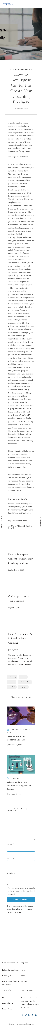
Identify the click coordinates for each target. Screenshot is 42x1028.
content (24, 677)
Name (9, 844)
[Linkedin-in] (29, 1015)
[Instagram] (32, 1015)
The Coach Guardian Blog (21, 69)
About (23, 976)
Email (9, 859)
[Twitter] (26, 1015)
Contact (24, 981)
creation (12, 682)
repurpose (24, 687)
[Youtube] (35, 1015)
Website (11, 873)
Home (23, 970)
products (12, 687)
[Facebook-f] (22, 1015)
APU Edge (14, 778)
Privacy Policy (7, 1009)
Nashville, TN (6, 976)
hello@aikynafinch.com (10, 970)
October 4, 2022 (15, 794)
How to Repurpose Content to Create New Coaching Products (20, 559)
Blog (3, 998)
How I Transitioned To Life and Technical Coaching (20, 638)
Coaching (13, 677)
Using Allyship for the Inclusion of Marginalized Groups (19, 785)
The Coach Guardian (22, 664)
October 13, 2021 (15, 745)
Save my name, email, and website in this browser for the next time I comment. (21, 891)
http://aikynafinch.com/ (17, 520)
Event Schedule (7, 1003)
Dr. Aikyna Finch (26, 682)
